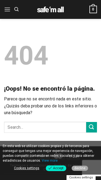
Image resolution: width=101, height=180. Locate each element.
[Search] (16, 9)
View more (50, 160)
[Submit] (91, 127)
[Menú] (7, 9)
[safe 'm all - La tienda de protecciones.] (50, 9)
